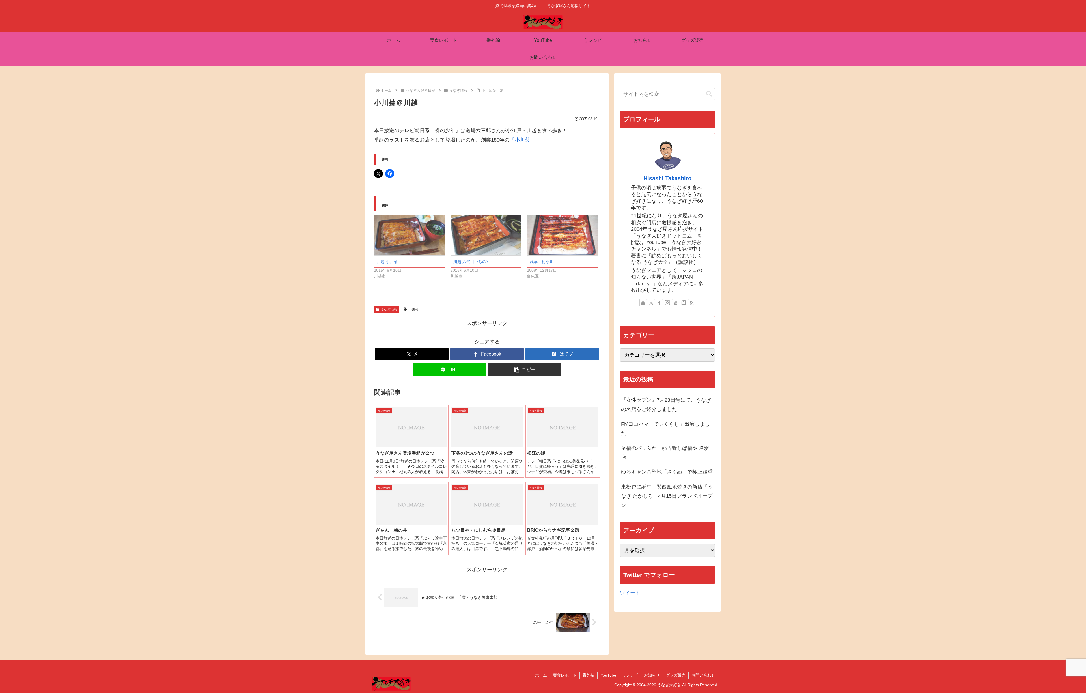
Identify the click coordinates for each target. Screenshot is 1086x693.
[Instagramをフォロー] (667, 302)
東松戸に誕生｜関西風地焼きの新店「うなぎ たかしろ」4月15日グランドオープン (667, 496)
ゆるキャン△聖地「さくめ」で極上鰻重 (667, 472)
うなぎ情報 (388, 309)
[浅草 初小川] (562, 235)
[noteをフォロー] (683, 302)
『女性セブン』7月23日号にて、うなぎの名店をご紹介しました (666, 404)
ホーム (541, 675)
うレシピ (630, 675)
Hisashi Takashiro (667, 178)
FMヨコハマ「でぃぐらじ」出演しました (665, 428)
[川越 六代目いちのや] (486, 235)
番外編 (588, 675)
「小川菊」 (522, 140)
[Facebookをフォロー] (659, 302)
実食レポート (565, 675)
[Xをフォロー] (651, 302)
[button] (524, 369)
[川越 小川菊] (409, 235)
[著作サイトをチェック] (643, 302)
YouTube (608, 675)
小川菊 (413, 309)
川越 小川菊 (387, 261)
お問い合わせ (703, 675)
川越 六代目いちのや (471, 261)
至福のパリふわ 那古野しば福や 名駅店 (665, 452)
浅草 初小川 (541, 261)
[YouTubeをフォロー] (675, 302)
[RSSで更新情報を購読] (691, 302)
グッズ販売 (676, 675)
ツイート (630, 593)
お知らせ (652, 675)
